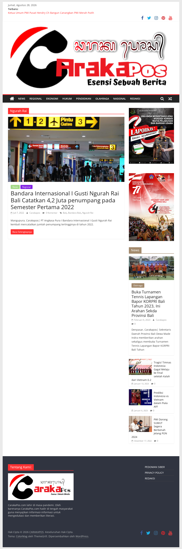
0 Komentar (51, 212)
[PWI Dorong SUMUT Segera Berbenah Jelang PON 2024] (140, 417)
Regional (36, 98)
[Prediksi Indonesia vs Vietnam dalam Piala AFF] (140, 391)
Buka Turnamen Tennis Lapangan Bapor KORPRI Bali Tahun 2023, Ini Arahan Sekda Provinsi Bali (148, 303)
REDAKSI (135, 98)
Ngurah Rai (87, 212)
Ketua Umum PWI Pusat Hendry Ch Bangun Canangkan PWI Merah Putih (51, 13)
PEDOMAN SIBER (155, 467)
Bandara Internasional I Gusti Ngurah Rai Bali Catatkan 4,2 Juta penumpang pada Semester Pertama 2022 (65, 200)
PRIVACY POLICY (154, 472)
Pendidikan (83, 98)
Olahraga (102, 98)
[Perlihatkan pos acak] (170, 98)
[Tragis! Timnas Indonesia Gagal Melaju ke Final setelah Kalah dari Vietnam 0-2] (140, 360)
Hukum (67, 98)
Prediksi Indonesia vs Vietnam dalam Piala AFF (161, 399)
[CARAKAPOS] (12, 98)
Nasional (119, 98)
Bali (65, 212)
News (21, 98)
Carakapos (35, 212)
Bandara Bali (74, 212)
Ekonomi (52, 98)
